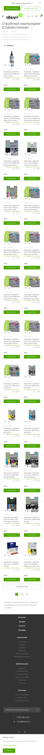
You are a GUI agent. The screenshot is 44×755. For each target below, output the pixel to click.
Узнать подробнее (9, 745)
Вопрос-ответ (22, 697)
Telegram (24, 732)
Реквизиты (22, 680)
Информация (22, 664)
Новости (22, 645)
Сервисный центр (22, 653)
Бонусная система (22, 700)
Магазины (22, 668)
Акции (22, 622)
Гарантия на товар (22, 677)
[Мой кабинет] (36, 16)
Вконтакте (19, 732)
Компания (22, 637)
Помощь (22, 690)
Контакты (22, 650)
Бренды (22, 630)
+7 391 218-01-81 (22, 717)
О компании (22, 642)
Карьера (22, 648)
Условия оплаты (22, 671)
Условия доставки (22, 674)
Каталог (22, 617)
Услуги (22, 626)
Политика (22, 683)
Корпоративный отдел (22, 656)
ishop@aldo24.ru (23, 722)
